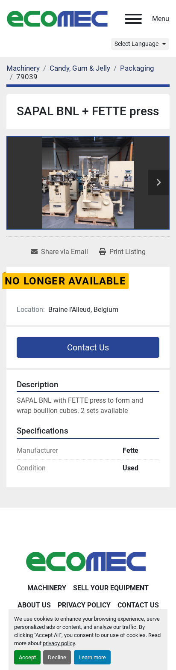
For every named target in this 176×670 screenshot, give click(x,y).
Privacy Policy (84, 605)
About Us (34, 605)
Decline (57, 657)
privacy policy (59, 643)
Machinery (46, 588)
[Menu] (133, 19)
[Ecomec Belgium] (88, 561)
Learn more (92, 657)
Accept (27, 657)
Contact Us (88, 347)
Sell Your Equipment (111, 588)
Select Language (136, 43)
